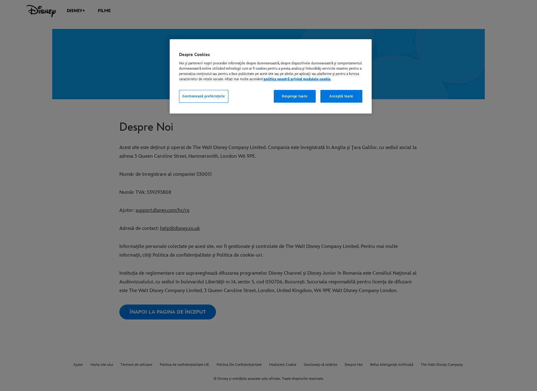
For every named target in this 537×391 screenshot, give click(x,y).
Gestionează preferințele (203, 96)
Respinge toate (294, 96)
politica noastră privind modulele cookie (297, 79)
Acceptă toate (341, 96)
